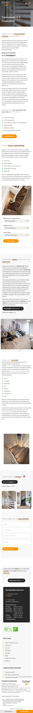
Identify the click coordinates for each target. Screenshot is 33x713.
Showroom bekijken (8, 312)
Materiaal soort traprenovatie (11, 218)
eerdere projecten (6, 411)
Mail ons (10, 595)
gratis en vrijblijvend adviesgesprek (18, 371)
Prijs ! (10, 241)
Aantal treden (7, 232)
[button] (26, 3)
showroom (9, 366)
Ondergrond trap (7, 225)
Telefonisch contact (13, 594)
